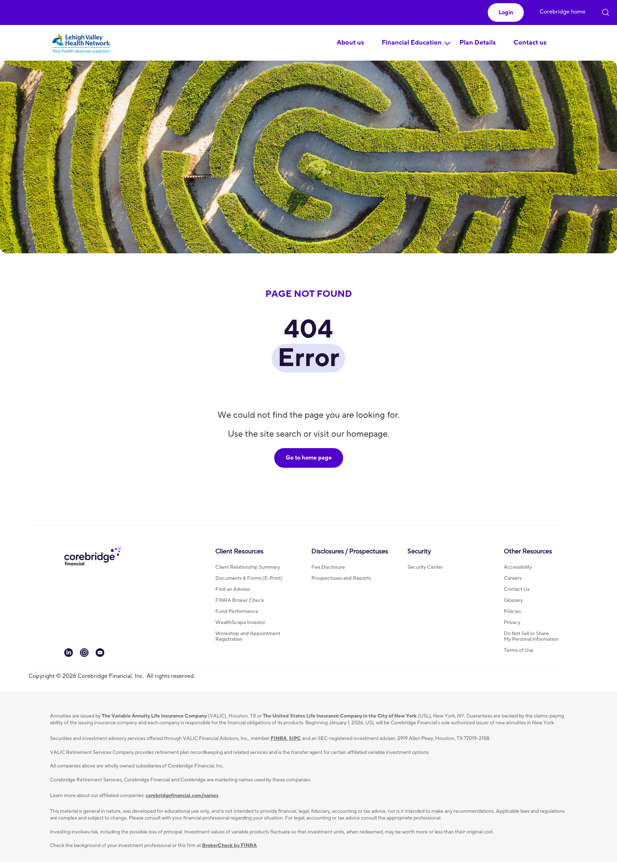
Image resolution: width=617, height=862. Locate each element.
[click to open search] (605, 10)
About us (350, 43)
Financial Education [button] (412, 43)
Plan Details (478, 43)
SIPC (295, 738)
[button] (506, 12)
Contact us (529, 43)
